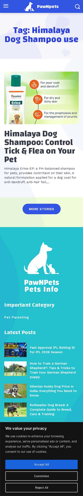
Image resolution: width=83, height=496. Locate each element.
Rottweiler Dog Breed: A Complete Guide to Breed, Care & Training (51, 409)
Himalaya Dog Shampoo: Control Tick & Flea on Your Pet (39, 146)
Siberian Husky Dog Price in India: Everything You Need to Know (53, 390)
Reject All (41, 487)
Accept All (41, 464)
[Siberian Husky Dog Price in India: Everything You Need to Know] (15, 391)
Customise (41, 476)
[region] (41, 459)
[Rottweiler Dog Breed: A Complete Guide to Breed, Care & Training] (15, 410)
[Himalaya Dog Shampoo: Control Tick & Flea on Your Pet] (41, 98)
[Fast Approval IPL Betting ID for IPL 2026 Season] (15, 350)
